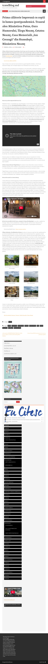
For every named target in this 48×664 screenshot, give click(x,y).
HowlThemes (9, 662)
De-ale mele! (7, 460)
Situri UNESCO (8, 465)
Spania (6, 556)
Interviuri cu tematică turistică (12, 491)
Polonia (6, 543)
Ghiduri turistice (8, 482)
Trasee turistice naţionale (11, 533)
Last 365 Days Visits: (8, 345)
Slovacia (6, 553)
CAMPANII (6, 438)
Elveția (6, 472)
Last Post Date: (7, 353)
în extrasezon (9, 56)
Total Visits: (6, 348)
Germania (7, 479)
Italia (6, 504)
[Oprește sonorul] (18, 595)
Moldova (6, 523)
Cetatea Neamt (14, 325)
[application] (13, 592)
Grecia (6, 485)
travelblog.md (10, 5)
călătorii (9, 325)
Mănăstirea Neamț (32, 325)
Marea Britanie (8, 520)
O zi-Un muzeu (8, 525)
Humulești (26, 325)
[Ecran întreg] (20, 595)
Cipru (6, 447)
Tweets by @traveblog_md (9, 599)
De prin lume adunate (9, 456)
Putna (38, 325)
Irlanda (6, 498)
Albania (6, 428)
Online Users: (7, 343)
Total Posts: (6, 351)
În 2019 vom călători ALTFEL (10, 60)
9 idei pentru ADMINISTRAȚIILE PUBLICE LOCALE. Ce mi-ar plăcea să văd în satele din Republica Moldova (12, 335)
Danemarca (7, 453)
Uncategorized (8, 572)
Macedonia (7, 513)
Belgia (6, 431)
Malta (6, 517)
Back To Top (42, 662)
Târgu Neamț (5, 327)
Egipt (6, 469)
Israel (6, 501)
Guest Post (7, 488)
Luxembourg (7, 510)
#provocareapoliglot (9, 462)
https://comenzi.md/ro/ (21, 229)
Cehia (6, 444)
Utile (6, 578)
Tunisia (6, 562)
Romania (41, 325)
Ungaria (6, 575)
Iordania (6, 494)
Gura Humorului (21, 325)
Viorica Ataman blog (17, 327)
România (10, 321)
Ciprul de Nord (8, 450)
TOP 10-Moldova (8, 559)
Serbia (6, 550)
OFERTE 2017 (7, 540)
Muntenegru (7, 537)
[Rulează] (5, 595)
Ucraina (6, 569)
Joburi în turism (8, 507)
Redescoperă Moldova (10, 439)
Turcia (6, 565)
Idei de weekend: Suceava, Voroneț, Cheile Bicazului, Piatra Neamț (18, 315)
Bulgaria (6, 434)
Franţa (6, 475)
